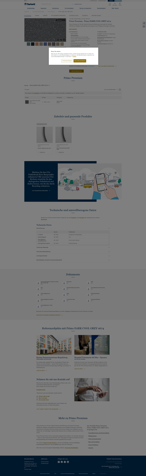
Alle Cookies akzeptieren (79, 60)
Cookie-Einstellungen (67, 60)
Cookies (74, 56)
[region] (73, 56)
